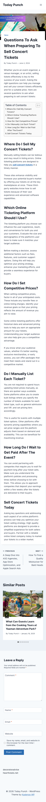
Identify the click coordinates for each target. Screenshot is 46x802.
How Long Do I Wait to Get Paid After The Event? (21, 129)
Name (9, 710)
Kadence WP (28, 794)
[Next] (39, 615)
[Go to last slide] (7, 615)
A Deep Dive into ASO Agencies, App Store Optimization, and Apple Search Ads (12, 560)
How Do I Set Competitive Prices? (22, 121)
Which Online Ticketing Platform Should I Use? (21, 116)
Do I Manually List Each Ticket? (21, 124)
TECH (6, 35)
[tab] (18, 642)
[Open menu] (41, 5)
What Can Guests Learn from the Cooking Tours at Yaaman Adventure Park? (21, 625)
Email (8, 722)
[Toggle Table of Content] (36, 105)
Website (9, 733)
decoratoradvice (11, 769)
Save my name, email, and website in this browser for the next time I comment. (23, 742)
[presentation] (23, 603)
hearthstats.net (10, 773)
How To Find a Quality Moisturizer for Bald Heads (36, 558)
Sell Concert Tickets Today (19, 133)
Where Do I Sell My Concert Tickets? (19, 110)
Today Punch (11, 63)
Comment (10, 675)
